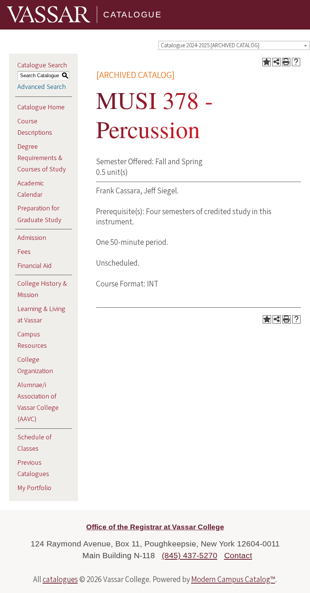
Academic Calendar (30, 189)
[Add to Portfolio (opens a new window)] (266, 62)
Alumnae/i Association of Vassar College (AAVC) (38, 402)
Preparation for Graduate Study (39, 214)
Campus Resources (32, 340)
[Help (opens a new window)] (296, 62)
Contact (238, 555)
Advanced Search (41, 87)
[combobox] (234, 45)
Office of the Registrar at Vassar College (155, 527)
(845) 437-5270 (189, 555)
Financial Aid (34, 266)
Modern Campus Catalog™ (233, 579)
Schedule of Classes (34, 443)
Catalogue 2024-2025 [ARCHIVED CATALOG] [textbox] (210, 46)
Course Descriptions (34, 127)
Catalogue (132, 14)
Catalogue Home (41, 107)
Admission (31, 238)
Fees (24, 252)
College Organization (35, 365)
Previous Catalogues (33, 468)
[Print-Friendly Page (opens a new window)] (286, 62)
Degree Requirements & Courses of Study (41, 158)
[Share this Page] (276, 62)
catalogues (60, 579)
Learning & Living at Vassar (41, 314)
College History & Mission (42, 289)
